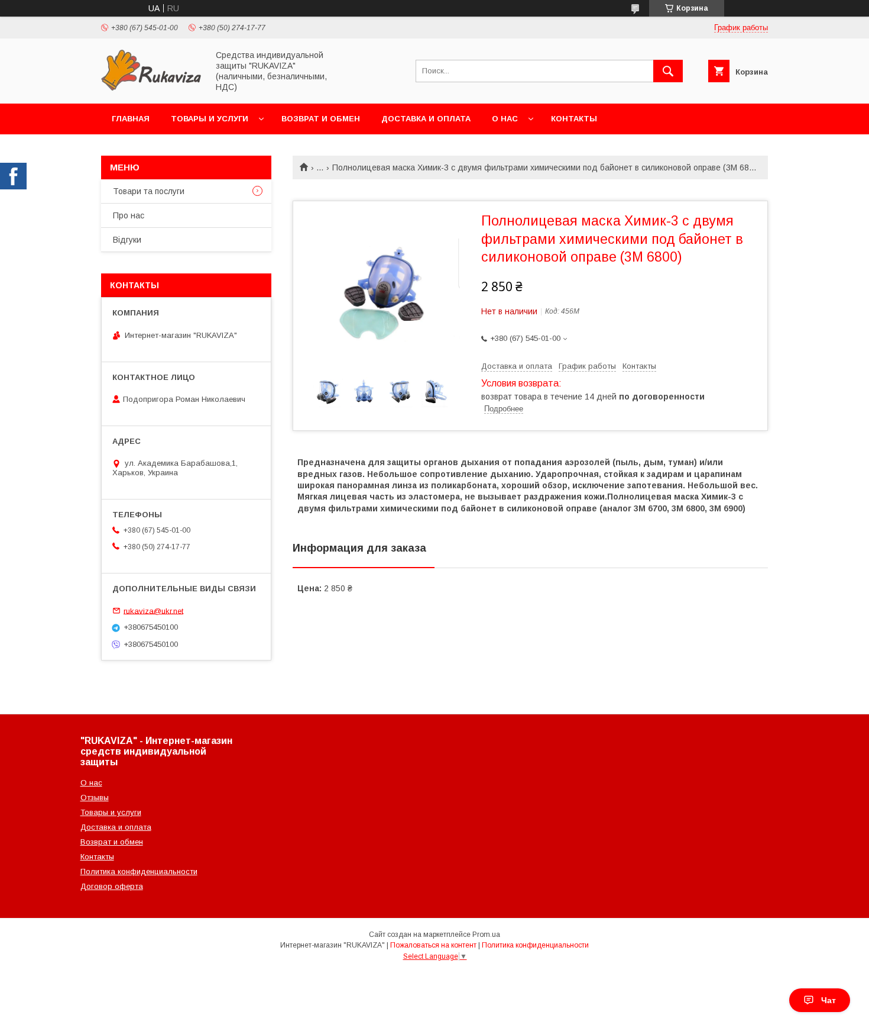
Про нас (128, 215)
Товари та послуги (148, 191)
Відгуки (127, 239)
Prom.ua (486, 934)
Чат (828, 1000)
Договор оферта (111, 886)
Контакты (574, 118)
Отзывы (94, 797)
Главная (131, 118)
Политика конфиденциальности (138, 871)
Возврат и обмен (320, 118)
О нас (505, 118)
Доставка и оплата (426, 118)
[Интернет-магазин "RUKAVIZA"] (151, 88)
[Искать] (668, 71)
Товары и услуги (209, 118)
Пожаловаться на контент (433, 945)
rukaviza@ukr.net (153, 610)
